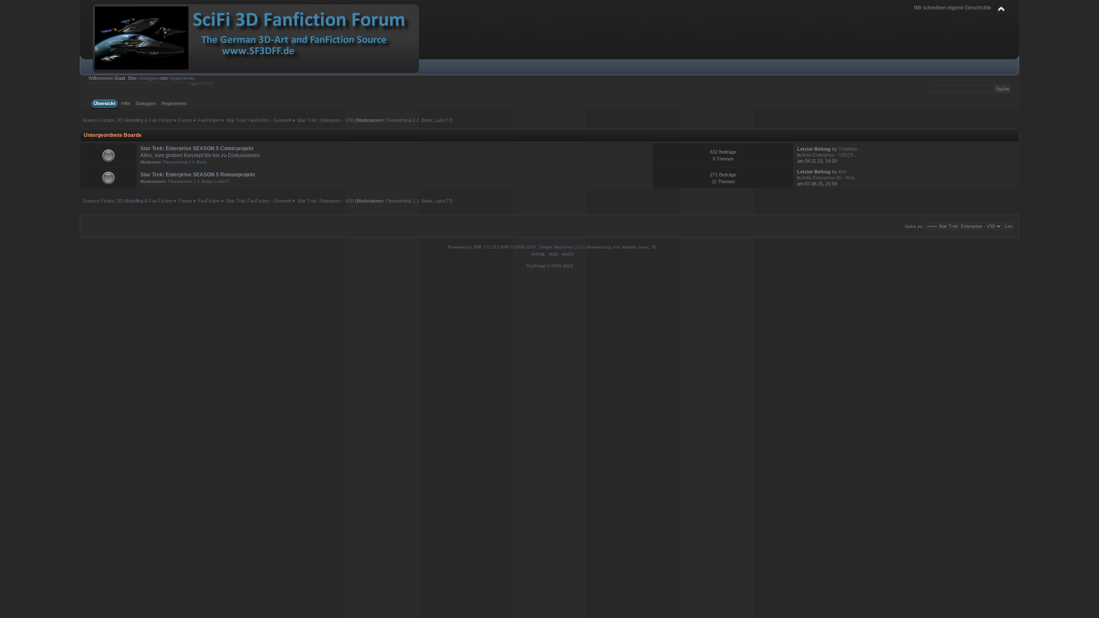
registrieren (182, 78)
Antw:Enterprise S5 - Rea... (829, 177)
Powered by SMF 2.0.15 (472, 247)
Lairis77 (442, 120)
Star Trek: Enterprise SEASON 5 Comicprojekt (196, 148)
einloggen (148, 78)
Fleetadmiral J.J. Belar (409, 120)
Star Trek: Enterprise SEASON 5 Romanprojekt (197, 175)
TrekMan (847, 148)
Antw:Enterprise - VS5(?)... (829, 155)
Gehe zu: (914, 226)
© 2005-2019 (560, 266)
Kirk (842, 171)
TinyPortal (536, 266)
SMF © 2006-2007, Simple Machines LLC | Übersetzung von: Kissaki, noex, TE (578, 247)
